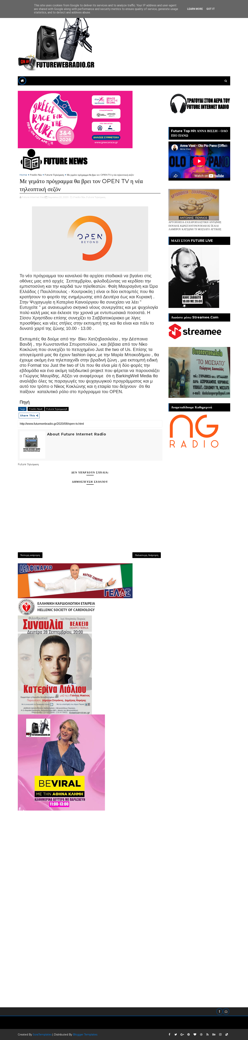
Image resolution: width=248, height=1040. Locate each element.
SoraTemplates (42, 1034)
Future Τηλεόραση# (56, 408)
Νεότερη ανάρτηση (30, 555)
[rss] (207, 1034)
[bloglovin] (195, 1034)
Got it (210, 8)
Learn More (195, 8)
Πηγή (25, 402)
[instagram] (220, 1034)
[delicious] (226, 1034)
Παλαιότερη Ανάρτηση (146, 555)
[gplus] (182, 1034)
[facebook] (169, 1034)
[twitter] (175, 1034)
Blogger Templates (85, 1034)
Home (23, 174)
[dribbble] (201, 1034)
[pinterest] (188, 1034)
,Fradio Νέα (79, 197)
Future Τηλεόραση (54, 174)
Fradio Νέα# (36, 408)
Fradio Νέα (36, 174)
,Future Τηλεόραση (95, 197)
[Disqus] (90, 856)
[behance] (214, 1034)
